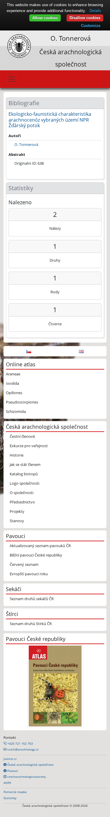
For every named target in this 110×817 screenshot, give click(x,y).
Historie (16, 455)
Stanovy (17, 520)
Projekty (17, 511)
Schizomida (16, 411)
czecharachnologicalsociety (26, 777)
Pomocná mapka (15, 792)
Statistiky (10, 798)
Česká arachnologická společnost (30, 764)
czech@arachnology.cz (22, 749)
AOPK (7, 783)
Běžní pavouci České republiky (36, 555)
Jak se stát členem (25, 464)
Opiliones (14, 392)
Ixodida (12, 383)
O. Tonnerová (70, 38)
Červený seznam (24, 564)
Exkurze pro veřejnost (29, 445)
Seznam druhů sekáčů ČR (32, 598)
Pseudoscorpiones (22, 402)
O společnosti (21, 492)
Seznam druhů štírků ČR (31, 623)
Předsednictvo (22, 502)
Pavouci (12, 771)
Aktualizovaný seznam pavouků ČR (40, 545)
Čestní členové (22, 436)
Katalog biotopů (24, 473)
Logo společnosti (24, 483)
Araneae (13, 374)
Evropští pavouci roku (29, 573)
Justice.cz (10, 759)
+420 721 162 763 (19, 743)
